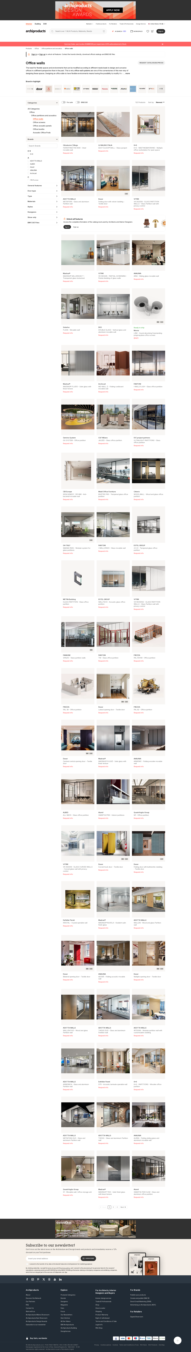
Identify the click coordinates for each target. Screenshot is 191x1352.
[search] (52, 31)
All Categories (34, 109)
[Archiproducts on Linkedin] (60, 1279)
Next (122, 1207)
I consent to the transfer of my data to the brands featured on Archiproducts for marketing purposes (60, 1264)
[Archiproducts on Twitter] (44, 1279)
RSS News (143, 1345)
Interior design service (103, 1298)
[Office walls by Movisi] (142, 88)
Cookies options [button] (105, 1345)
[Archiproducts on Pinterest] (38, 1279)
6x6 (31, 154)
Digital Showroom (136, 1317)
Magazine (64, 1305)
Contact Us (30, 1308)
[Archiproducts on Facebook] (28, 1279)
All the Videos (66, 1321)
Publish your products (138, 1295)
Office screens (39, 122)
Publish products (101, 24)
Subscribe (89, 1258)
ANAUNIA (33, 170)
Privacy (96, 1345)
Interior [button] (29, 24)
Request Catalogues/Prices (151, 63)
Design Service (141, 24)
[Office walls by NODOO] (95, 88)
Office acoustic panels (42, 126)
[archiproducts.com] (36, 31)
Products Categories (68, 1295)
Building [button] (38, 24)
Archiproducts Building (69, 1328)
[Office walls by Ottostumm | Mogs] (29, 88)
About (28, 1295)
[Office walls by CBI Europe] (76, 88)
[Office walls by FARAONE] (104, 88)
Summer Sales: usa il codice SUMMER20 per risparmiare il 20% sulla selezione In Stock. (95, 44)
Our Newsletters (66, 1315)
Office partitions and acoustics (43, 115)
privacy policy (65, 1268)
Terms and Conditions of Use (128, 1345)
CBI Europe (34, 180)
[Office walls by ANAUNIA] (114, 88)
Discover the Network (33, 1298)
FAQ (27, 1305)
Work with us (30, 1311)
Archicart (33, 173)
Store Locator (100, 1308)
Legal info (99, 1325)
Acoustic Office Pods (42, 132)
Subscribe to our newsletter (36, 1325)
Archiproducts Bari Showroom (36, 1318)
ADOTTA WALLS (36, 161)
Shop (97, 1305)
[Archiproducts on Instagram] (33, 1279)
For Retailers (113, 24)
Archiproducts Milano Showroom (37, 1315)
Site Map (162, 1345)
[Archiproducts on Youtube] (55, 1279)
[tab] (92, 23)
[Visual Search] (104, 31)
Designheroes (66, 1331)
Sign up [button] (42, 54)
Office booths (38, 129)
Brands (63, 1298)
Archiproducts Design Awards (36, 1321)
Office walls (38, 119)
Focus (63, 1311)
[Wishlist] (148, 31)
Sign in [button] (160, 31)
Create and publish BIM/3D (139, 1298)
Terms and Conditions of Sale (106, 1321)
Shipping (99, 1311)
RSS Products (152, 1345)
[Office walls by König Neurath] (151, 88)
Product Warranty (102, 1315)
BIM (45, 24)
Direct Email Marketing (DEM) (140, 1301)
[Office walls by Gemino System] (58, 88)
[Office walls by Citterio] (86, 88)
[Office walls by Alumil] (123, 88)
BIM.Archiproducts (67, 1325)
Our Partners (30, 1301)
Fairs (62, 1308)
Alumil (32, 167)
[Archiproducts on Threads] (49, 1279)
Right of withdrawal (103, 1318)
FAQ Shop (99, 1328)
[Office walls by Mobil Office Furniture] (133, 88)
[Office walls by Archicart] (48, 88)
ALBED (32, 164)
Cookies (115, 1345)
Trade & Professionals (126, 24)
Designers (64, 1301)
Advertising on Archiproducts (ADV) (143, 1305)
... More (127, 73)
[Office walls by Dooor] (39, 88)
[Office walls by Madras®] (67, 88)
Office (32, 112)
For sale (70, 102)
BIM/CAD (84, 102)
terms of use (52, 1268)
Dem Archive (65, 1318)
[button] (89, 24)
